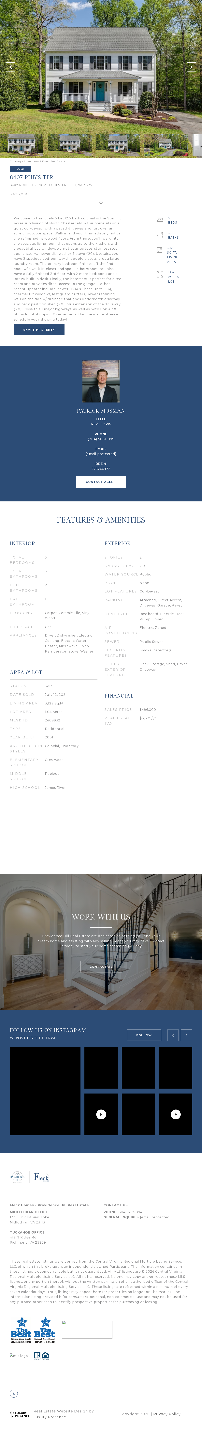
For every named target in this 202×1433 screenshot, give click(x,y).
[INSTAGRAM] (14, 1394)
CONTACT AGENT (101, 482)
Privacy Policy (167, 1414)
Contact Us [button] (101, 966)
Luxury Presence (50, 1417)
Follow (144, 1035)
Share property (39, 329)
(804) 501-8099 (101, 439)
